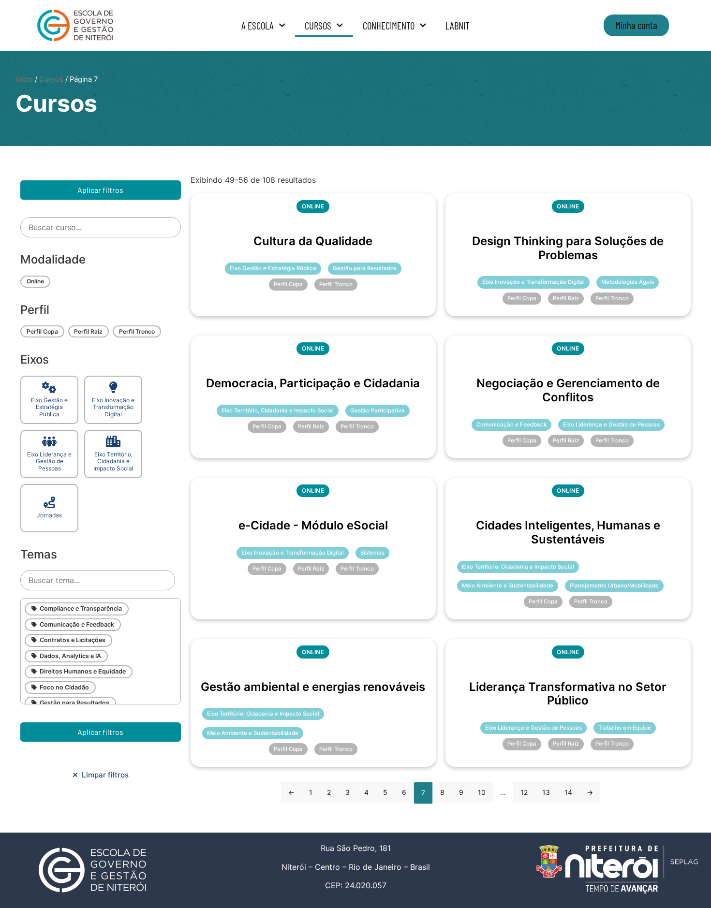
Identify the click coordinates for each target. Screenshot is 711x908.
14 (568, 792)
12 (524, 792)
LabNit (457, 25)
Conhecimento (389, 25)
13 (546, 792)
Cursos (318, 25)
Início (24, 79)
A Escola (257, 25)
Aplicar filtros (100, 189)
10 (482, 792)
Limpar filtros (103, 774)
